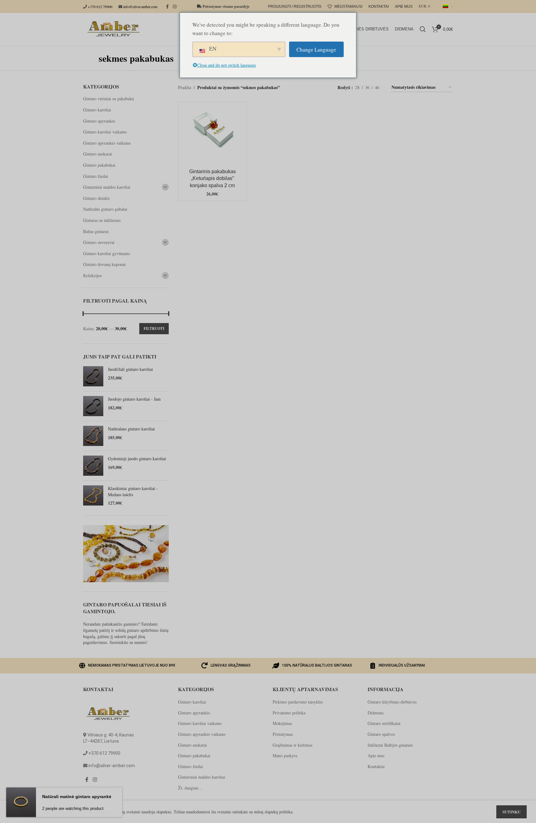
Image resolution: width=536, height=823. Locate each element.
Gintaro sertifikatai (384, 723)
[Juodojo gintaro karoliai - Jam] (93, 406)
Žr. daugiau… (190, 788)
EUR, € (424, 5)
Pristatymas (283, 734)
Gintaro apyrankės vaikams (107, 143)
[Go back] (91, 58)
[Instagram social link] (174, 6)
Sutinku (511, 812)
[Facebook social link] (167, 6)
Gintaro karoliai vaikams (105, 132)
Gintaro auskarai (97, 154)
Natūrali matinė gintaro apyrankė (76, 796)
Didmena (375, 713)
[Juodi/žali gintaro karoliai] (93, 376)
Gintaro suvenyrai (98, 242)
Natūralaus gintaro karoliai (131, 429)
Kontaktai (376, 766)
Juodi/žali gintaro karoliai (130, 369)
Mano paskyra (285, 755)
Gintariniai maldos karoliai (106, 187)
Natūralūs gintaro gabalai (105, 209)
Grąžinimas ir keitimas (292, 745)
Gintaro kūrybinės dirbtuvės (392, 702)
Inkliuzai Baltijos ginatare (390, 745)
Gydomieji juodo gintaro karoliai (137, 458)
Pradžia (184, 87)
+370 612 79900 (100, 6)
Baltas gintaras (96, 231)
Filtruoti (154, 328)
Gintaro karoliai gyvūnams (106, 253)
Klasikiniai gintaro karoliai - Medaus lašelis (133, 491)
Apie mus (376, 755)
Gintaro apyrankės (99, 121)
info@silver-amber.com (140, 6)
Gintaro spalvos (381, 734)
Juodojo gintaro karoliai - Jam (134, 399)
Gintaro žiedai (95, 176)
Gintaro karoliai (97, 110)
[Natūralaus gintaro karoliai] (93, 436)
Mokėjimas (282, 723)
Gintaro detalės (96, 198)
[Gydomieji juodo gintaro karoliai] (93, 466)
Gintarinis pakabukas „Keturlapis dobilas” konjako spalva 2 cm (212, 178)
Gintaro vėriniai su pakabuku (108, 98)
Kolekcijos (92, 275)
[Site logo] (112, 28)
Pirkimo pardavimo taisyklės (298, 702)
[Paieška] (423, 29)
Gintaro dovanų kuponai (104, 264)
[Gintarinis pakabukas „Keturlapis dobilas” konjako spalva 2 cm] (212, 135)
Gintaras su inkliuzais (102, 220)
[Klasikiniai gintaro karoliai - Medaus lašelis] (93, 495)
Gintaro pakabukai (99, 165)
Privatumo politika (289, 713)
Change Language (316, 49)
